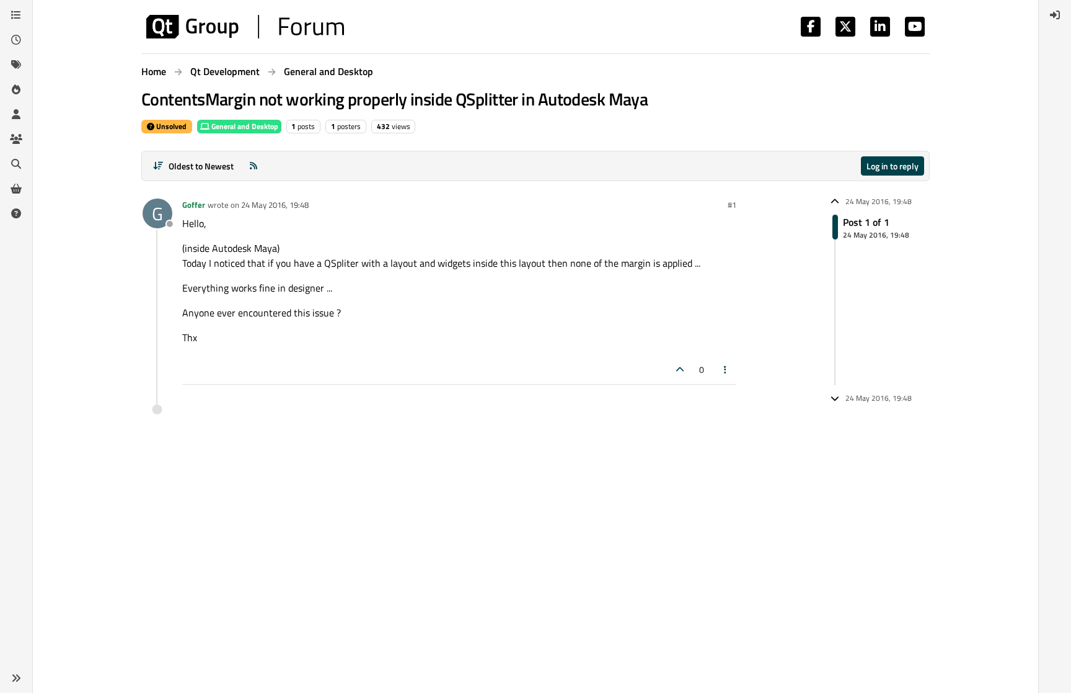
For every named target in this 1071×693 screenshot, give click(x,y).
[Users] (16, 114)
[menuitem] (1055, 15)
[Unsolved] (16, 213)
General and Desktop (243, 126)
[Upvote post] (680, 369)
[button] (16, 678)
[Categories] (16, 15)
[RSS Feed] (253, 166)
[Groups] (16, 139)
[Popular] (16, 89)
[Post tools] (726, 369)
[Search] (16, 164)
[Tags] (16, 64)
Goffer (193, 205)
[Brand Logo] (245, 26)
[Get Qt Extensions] (16, 189)
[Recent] (16, 40)
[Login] (1055, 15)
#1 (732, 205)
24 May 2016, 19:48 (275, 205)
